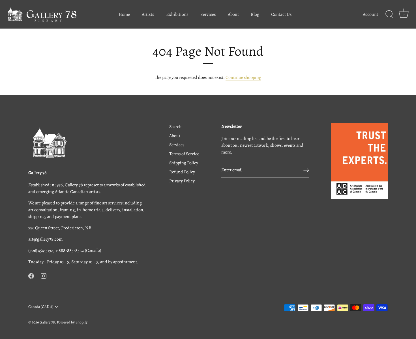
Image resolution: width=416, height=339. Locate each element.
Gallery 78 (47, 322)
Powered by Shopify (72, 322)
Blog (255, 14)
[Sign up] (306, 170)
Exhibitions (177, 14)
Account (370, 14)
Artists (148, 14)
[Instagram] (43, 275)
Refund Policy (182, 172)
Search (175, 127)
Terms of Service (184, 154)
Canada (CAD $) (40, 306)
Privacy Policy (182, 181)
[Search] (389, 14)
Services (208, 14)
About (233, 14)
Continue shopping (243, 77)
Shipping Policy (183, 163)
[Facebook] (31, 275)
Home (124, 14)
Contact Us (281, 14)
